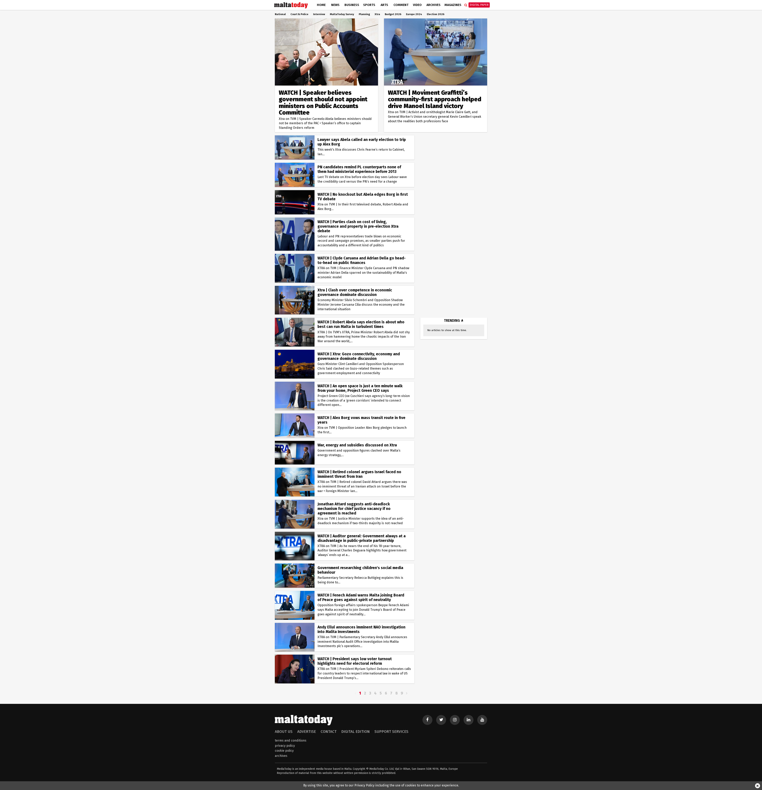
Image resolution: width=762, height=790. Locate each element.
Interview (319, 14)
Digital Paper (479, 5)
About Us (283, 731)
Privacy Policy (285, 746)
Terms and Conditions (290, 740)
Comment (401, 5)
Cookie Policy (284, 750)
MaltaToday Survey (342, 14)
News (335, 5)
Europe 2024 (414, 14)
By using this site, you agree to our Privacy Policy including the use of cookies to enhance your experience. (381, 785)
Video (417, 5)
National (280, 14)
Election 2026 (435, 14)
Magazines (452, 5)
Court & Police (299, 14)
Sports (369, 5)
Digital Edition (355, 731)
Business (351, 5)
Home (321, 5)
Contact (329, 731)
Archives (433, 5)
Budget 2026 (393, 14)
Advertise (306, 731)
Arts (384, 5)
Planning (364, 14)
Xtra (377, 14)
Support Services (391, 731)
